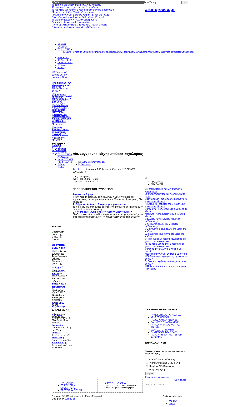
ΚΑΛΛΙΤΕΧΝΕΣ (65, 159)
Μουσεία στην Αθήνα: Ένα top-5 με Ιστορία (166, 254)
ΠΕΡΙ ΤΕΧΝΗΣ (65, 162)
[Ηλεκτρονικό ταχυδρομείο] (92, 162)
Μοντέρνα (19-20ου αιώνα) (161, 366)
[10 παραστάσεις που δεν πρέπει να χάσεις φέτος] (166, 191)
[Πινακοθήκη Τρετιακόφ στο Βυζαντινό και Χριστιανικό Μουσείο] (166, 201)
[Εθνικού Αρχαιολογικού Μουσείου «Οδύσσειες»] (166, 221)
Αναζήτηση (150, 2)
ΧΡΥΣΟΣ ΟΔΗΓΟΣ (160, 317)
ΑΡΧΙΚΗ (62, 149)
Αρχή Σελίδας (181, 380)
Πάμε (185, 3)
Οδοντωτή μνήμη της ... (58, 247)
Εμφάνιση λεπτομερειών (157, 377)
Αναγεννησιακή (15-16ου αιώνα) (164, 363)
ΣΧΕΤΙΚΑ (62, 152)
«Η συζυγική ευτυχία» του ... (57, 269)
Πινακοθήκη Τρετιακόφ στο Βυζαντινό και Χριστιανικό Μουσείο (165, 205)
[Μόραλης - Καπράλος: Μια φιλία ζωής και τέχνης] (166, 211)
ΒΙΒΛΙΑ (61, 164)
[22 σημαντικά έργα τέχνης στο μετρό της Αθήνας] (166, 231)
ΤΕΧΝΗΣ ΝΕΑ (65, 154)
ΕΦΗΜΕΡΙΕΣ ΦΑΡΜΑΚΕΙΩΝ (165, 322)
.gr (58, 315)
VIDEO (61, 167)
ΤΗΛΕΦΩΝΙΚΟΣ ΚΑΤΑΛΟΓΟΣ (166, 315)
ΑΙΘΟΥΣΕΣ (63, 157)
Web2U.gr (70, 399)
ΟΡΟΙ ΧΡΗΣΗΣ (68, 388)
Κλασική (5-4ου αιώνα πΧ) (161, 359)
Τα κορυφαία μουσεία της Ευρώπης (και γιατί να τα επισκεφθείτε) (164, 245)
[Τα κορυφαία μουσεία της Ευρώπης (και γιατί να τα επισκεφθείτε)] (166, 241)
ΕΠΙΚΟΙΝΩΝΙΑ (67, 385)
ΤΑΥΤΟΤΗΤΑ (66, 383)
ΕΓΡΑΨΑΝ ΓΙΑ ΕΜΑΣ (115, 383)
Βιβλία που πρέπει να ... (59, 286)
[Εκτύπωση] (84, 164)
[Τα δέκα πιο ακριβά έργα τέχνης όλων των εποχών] (166, 259)
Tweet (76, 169)
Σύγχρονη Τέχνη (156, 369)
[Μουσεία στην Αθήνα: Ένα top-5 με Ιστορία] (166, 251)
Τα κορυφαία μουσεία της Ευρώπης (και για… (59, 113)
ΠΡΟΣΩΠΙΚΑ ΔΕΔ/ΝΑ (71, 390)
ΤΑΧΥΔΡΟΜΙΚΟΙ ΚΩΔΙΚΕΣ (164, 320)
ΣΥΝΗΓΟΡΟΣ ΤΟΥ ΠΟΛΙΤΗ (164, 332)
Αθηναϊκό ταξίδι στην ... (59, 306)
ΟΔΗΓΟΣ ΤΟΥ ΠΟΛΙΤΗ (162, 330)
